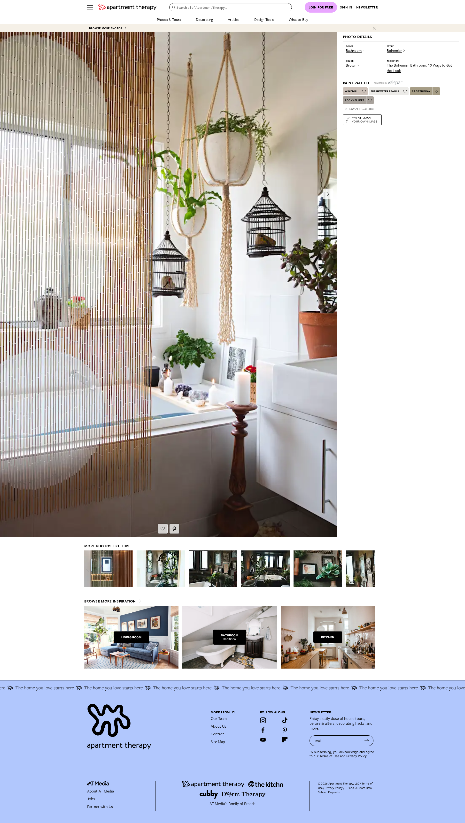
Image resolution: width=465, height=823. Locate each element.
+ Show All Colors (358, 109)
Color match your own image (364, 119)
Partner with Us (100, 806)
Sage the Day (421, 91)
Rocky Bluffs (354, 100)
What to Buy (298, 19)
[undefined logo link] (127, 7)
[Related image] (108, 568)
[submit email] (366, 740)
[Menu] (90, 7)
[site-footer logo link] (98, 784)
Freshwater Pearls (385, 91)
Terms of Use (329, 756)
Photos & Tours (169, 19)
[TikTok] (285, 720)
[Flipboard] (285, 740)
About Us (218, 726)
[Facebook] (263, 730)
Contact (217, 734)
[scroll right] (371, 569)
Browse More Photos (105, 28)
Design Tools (264, 19)
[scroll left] (88, 569)
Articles (233, 19)
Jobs (91, 799)
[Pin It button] (174, 528)
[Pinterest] (285, 730)
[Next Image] (328, 194)
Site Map (218, 742)
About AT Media (100, 791)
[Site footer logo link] (146, 724)
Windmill (351, 91)
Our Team (219, 718)
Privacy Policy (356, 756)
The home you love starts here (83, 688)
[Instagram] (263, 720)
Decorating (204, 19)
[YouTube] (263, 740)
